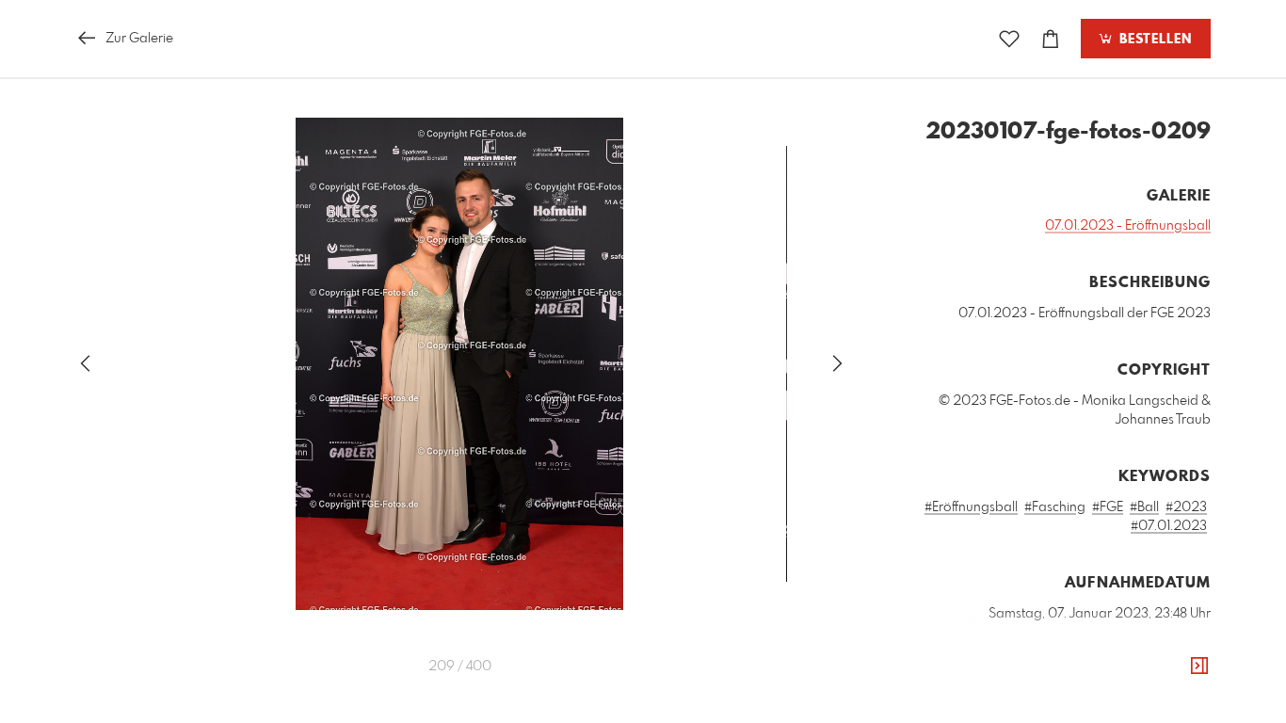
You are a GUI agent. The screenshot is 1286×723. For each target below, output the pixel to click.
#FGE (1107, 507)
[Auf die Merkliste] (1009, 39)
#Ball (1144, 507)
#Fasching (1054, 507)
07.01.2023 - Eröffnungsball (1128, 226)
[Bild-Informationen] (1199, 666)
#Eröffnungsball (971, 507)
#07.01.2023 (1169, 526)
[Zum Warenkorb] (1050, 39)
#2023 (1186, 507)
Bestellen (1153, 39)
